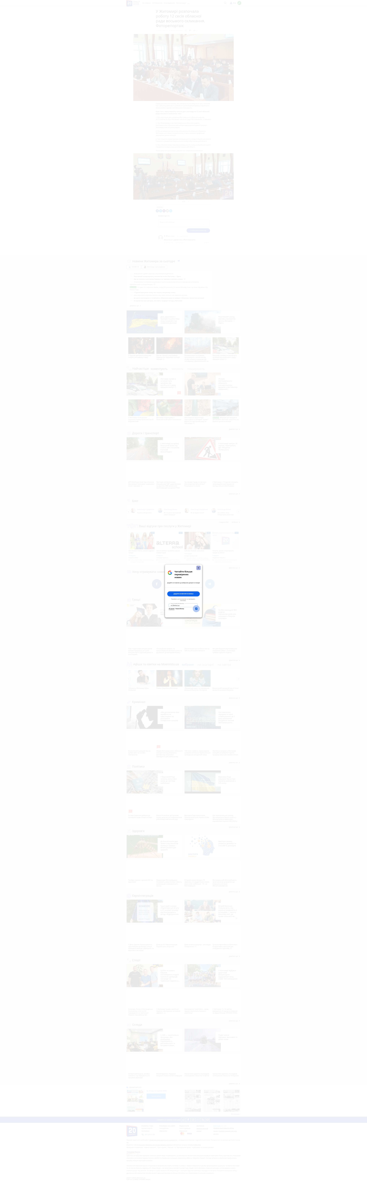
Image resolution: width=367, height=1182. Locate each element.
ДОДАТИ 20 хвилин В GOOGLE (183, 594)
